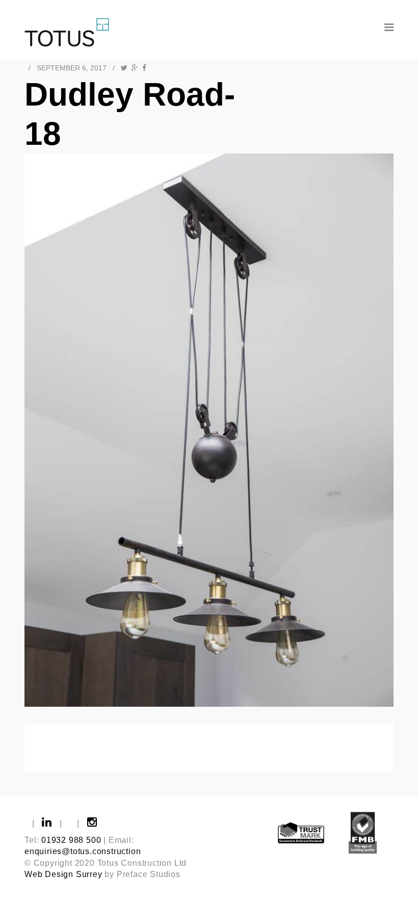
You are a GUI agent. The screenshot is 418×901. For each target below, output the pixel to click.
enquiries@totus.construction (82, 851)
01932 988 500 (71, 840)
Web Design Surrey (63, 874)
